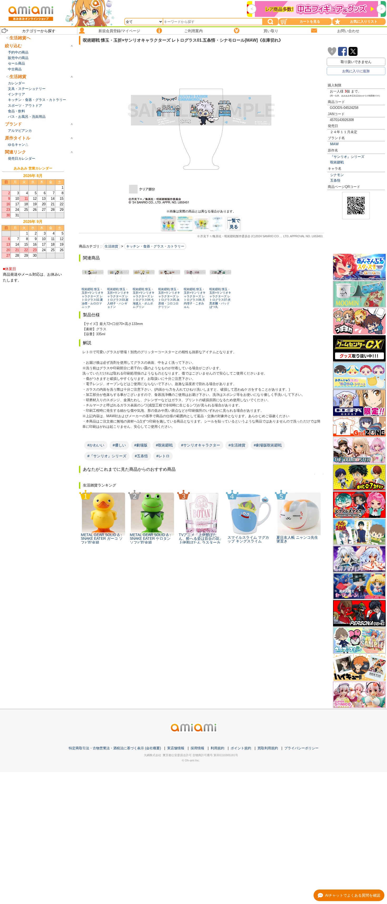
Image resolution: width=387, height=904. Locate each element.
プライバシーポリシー (301, 748)
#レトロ (163, 456)
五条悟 (335, 180)
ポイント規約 (241, 748)
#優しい (119, 445)
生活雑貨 (111, 246)
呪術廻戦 (337, 162)
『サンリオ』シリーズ (347, 157)
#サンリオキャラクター (200, 445)
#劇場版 (140, 445)
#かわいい (95, 445)
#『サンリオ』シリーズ (106, 456)
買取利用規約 (267, 748)
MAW (334, 144)
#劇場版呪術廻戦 (268, 445)
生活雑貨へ (20, 38)
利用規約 (217, 748)
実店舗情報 (175, 748)
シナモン (337, 175)
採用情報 (197, 748)
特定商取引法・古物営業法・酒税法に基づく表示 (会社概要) (115, 748)
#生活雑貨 (237, 445)
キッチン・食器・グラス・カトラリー (155, 246)
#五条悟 (141, 456)
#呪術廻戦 (164, 445)
